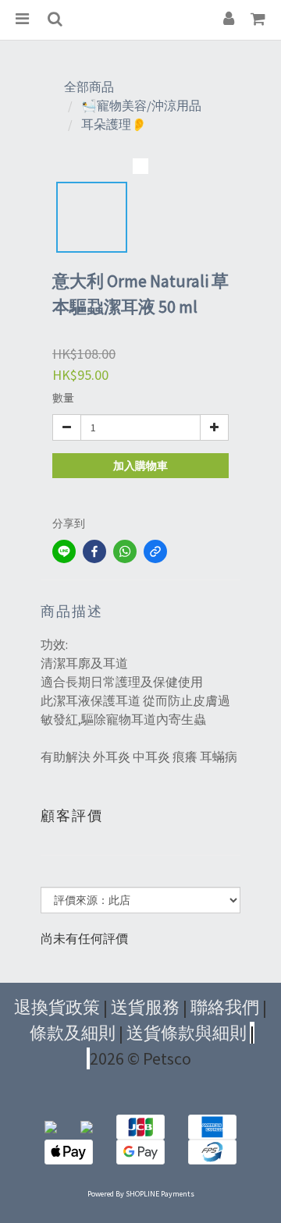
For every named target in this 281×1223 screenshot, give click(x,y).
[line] (64, 551)
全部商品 (89, 86)
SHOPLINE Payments (160, 1194)
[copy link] (155, 551)
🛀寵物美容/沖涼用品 (141, 105)
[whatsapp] (125, 551)
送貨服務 (145, 1007)
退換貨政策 (57, 1007)
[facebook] (94, 551)
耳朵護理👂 (114, 124)
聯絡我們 (224, 1007)
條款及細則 (73, 1033)
